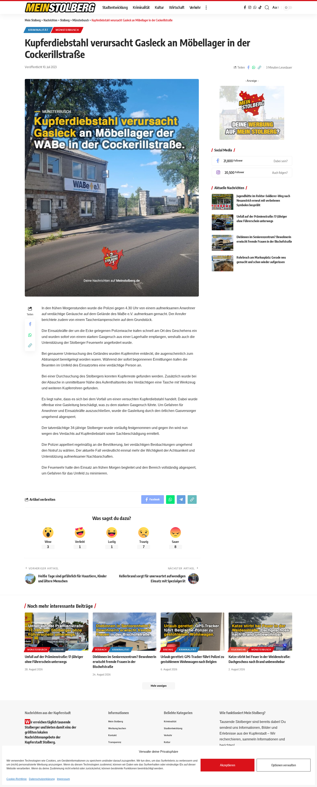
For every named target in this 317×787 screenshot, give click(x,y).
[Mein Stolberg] (60, 7)
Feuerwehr (238, 649)
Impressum (63, 779)
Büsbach (101, 649)
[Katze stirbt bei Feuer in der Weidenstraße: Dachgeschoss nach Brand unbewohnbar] (260, 632)
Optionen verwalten (283, 765)
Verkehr (58, 649)
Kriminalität (38, 29)
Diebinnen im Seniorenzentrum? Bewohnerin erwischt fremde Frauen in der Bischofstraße (124, 662)
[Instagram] (252, 172)
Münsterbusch (67, 29)
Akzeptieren (227, 765)
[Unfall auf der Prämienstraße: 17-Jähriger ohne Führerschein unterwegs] (222, 222)
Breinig (168, 649)
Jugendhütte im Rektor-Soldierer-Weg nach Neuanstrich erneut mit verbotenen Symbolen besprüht (263, 200)
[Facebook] (252, 161)
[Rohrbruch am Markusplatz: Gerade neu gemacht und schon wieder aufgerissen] (222, 263)
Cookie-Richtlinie (16, 779)
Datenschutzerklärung (42, 779)
